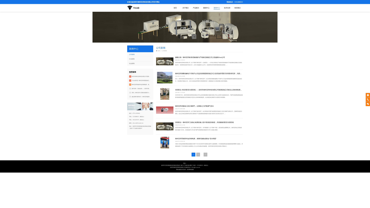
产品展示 (196, 8)
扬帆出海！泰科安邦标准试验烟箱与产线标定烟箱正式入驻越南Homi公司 (200, 57)
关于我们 (185, 8)
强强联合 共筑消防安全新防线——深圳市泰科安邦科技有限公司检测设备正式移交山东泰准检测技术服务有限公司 (209, 90)
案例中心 (206, 8)
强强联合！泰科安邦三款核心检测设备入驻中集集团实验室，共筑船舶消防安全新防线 (204, 122)
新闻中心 (217, 8)
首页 (175, 8)
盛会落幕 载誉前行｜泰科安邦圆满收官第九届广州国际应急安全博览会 (150, 96)
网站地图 (178, 169)
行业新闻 (132, 59)
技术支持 (227, 8)
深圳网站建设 (190, 169)
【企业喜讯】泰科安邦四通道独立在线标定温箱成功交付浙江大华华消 (150, 80)
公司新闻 (132, 54)
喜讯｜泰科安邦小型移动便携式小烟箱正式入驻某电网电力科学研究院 (150, 92)
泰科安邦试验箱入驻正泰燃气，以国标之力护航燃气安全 (194, 106)
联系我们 (238, 8)
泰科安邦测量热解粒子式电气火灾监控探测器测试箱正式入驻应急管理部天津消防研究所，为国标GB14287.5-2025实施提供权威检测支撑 (209, 73)
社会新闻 (132, 63)
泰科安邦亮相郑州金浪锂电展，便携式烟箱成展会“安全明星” (147, 84)
